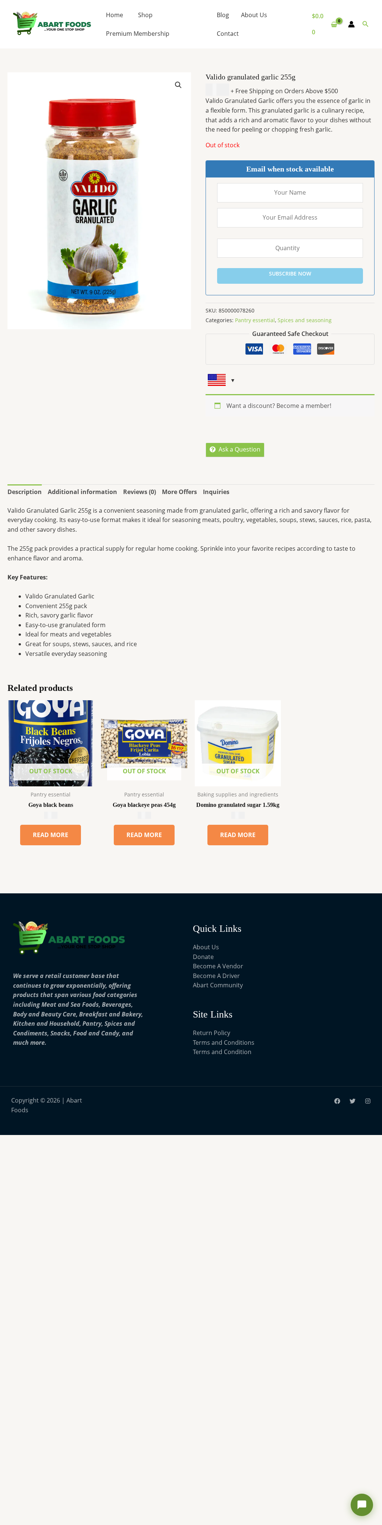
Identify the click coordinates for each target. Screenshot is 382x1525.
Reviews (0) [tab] (139, 492)
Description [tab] (24, 492)
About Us (254, 15)
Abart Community (218, 985)
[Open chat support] (362, 1505)
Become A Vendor (218, 966)
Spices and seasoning (305, 320)
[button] (365, 24)
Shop (145, 15)
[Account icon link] (351, 24)
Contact (228, 33)
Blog (223, 15)
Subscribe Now (290, 273)
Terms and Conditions (223, 1042)
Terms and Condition (222, 1052)
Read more (50, 835)
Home (114, 15)
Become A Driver (216, 976)
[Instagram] (368, 1101)
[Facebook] (337, 1101)
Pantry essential (255, 320)
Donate (203, 957)
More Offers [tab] (179, 492)
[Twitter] (353, 1101)
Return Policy (211, 1033)
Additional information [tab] (82, 492)
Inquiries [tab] (216, 492)
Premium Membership (137, 33)
